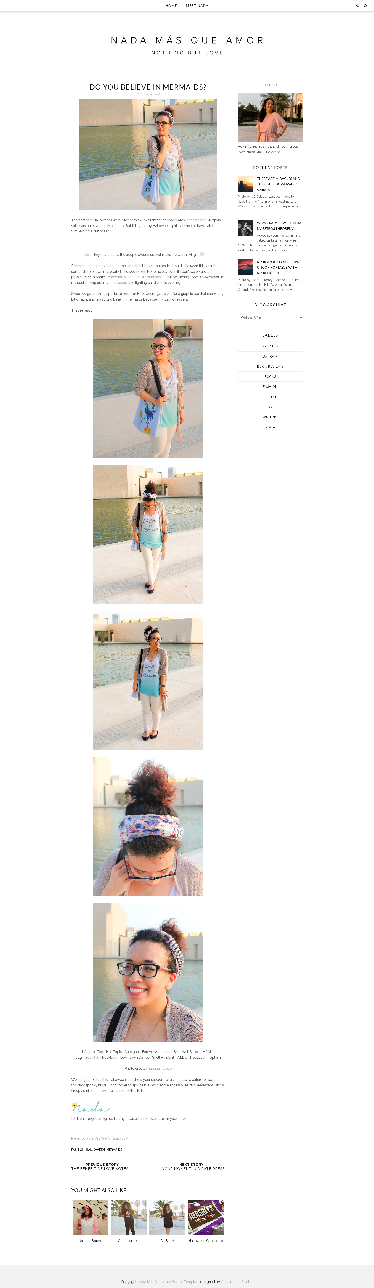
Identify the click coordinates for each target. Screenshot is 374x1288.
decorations (195, 220)
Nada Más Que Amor (154, 1282)
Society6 (92, 1057)
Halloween (95, 1150)
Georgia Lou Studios (237, 1282)
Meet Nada (197, 5)
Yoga (270, 427)
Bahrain (270, 356)
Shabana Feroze (159, 1068)
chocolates (117, 277)
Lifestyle (270, 397)
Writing (270, 417)
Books (270, 376)
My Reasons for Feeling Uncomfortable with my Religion (278, 267)
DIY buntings (150, 277)
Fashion (77, 1150)
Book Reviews (270, 366)
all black (117, 226)
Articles (270, 346)
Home (171, 5)
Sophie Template (185, 1282)
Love (270, 407)
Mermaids (114, 1150)
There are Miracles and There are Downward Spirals (278, 184)
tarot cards (118, 283)
